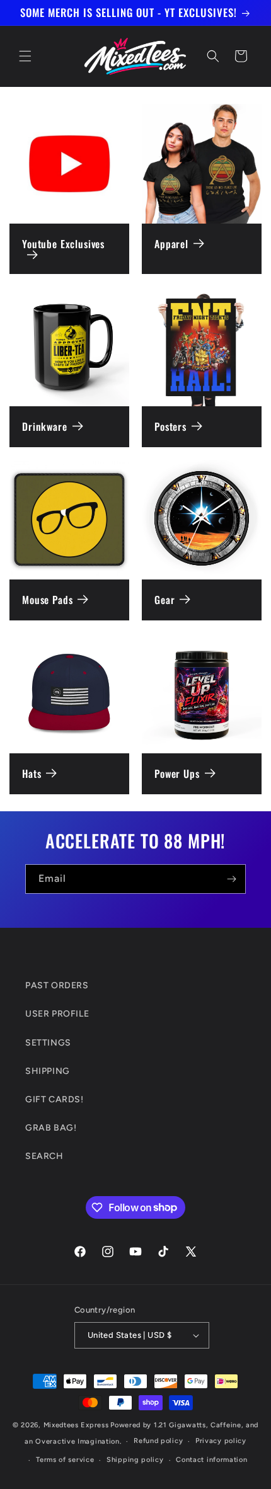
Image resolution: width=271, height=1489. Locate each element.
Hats (31, 774)
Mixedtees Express (76, 1425)
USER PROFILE (57, 1013)
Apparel (171, 244)
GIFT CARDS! (54, 1099)
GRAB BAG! (50, 1127)
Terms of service (65, 1460)
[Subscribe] (231, 879)
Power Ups (177, 774)
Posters (170, 427)
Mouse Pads (47, 600)
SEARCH (44, 1156)
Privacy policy (220, 1441)
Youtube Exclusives (63, 244)
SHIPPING (47, 1071)
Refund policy (158, 1441)
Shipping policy (135, 1460)
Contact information (211, 1460)
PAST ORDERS (57, 985)
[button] (25, 56)
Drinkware (44, 427)
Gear (164, 600)
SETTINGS (48, 1042)
